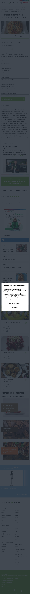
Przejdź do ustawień (15, 303)
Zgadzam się (15, 307)
